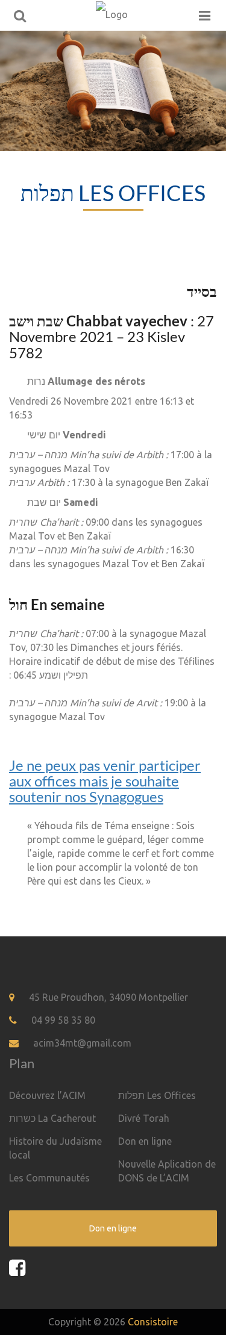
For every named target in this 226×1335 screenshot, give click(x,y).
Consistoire (153, 1321)
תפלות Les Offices (157, 1095)
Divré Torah (143, 1118)
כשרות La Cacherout (52, 1118)
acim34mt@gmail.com (82, 1043)
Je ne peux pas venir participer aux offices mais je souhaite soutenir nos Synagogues (105, 781)
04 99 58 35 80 (63, 1020)
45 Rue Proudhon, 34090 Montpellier (108, 997)
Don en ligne (145, 1141)
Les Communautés (49, 1177)
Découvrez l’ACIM (47, 1095)
